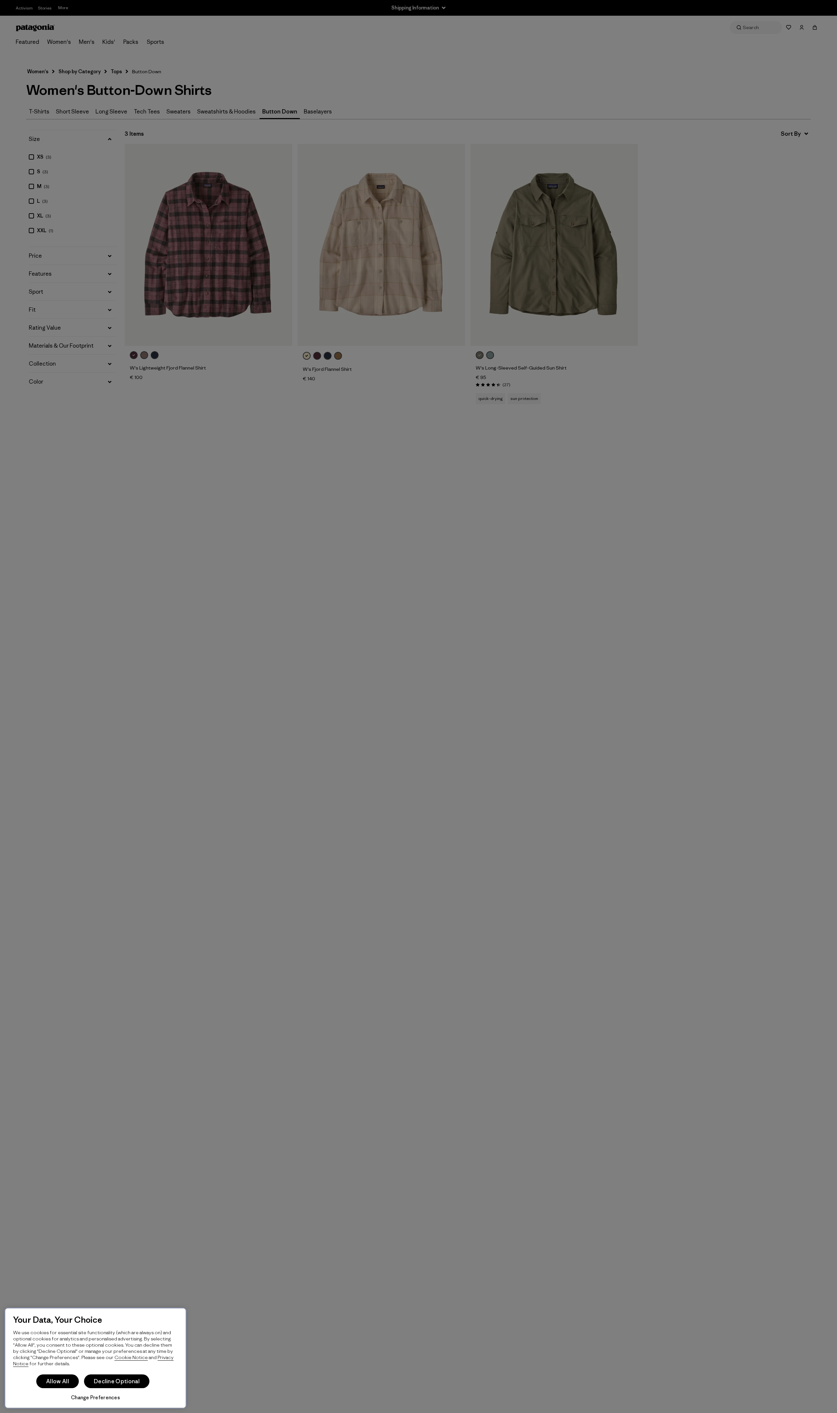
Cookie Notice (131, 1357)
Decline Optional (117, 1381)
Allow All (57, 1381)
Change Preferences (95, 1397)
